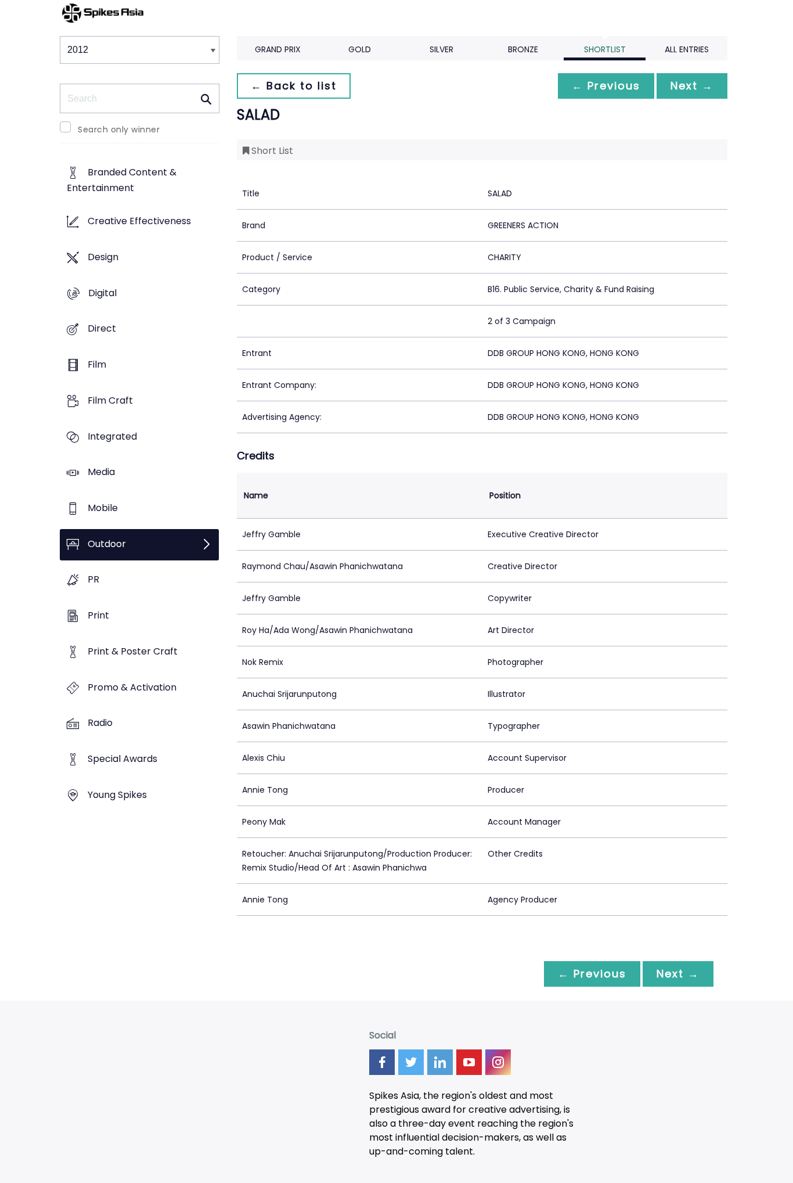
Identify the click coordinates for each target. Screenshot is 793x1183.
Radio (100, 723)
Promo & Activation (132, 687)
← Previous (606, 85)
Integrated (112, 436)
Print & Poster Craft (133, 651)
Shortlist (605, 49)
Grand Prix (278, 49)
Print (98, 616)
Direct (102, 329)
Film (97, 364)
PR (93, 580)
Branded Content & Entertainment (121, 180)
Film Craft (110, 400)
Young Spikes (117, 794)
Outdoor (107, 544)
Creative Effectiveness (139, 221)
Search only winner (119, 129)
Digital (102, 293)
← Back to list (294, 85)
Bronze (523, 49)
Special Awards (122, 759)
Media (101, 472)
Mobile (103, 508)
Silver (441, 49)
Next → (692, 85)
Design (103, 257)
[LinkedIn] (440, 1062)
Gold (359, 49)
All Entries (687, 49)
